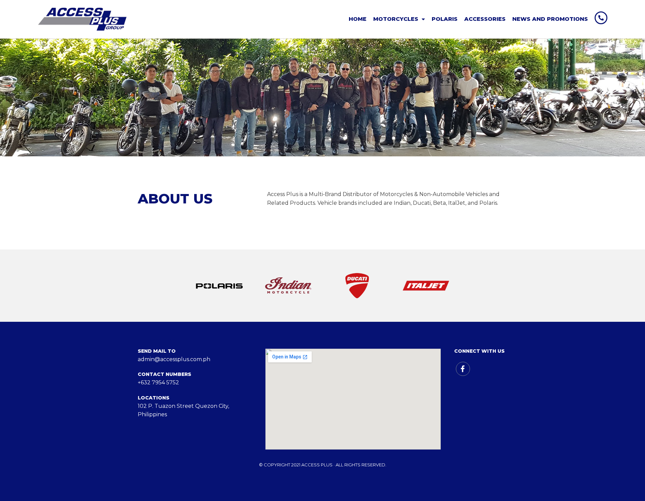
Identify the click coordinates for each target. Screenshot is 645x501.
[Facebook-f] (463, 369)
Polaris (445, 19)
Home (358, 19)
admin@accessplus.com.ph (174, 359)
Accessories (485, 19)
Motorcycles (395, 19)
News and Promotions (550, 19)
